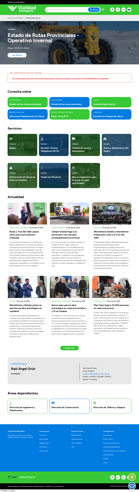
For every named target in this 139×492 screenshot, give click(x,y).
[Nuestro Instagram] (123, 9)
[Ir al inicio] (23, 9)
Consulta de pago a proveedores (114, 451)
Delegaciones (44, 443)
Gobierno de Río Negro (15, 18)
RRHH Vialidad (76, 435)
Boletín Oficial (108, 439)
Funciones (42, 435)
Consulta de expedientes (111, 447)
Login (105, 462)
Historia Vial (43, 451)
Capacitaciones (76, 439)
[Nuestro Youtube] (129, 9)
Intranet (106, 459)
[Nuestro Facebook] (112, 9)
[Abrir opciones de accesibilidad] (132, 477)
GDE (72, 447)
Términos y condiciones (54, 486)
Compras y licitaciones (111, 443)
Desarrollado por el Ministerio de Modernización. (26, 486)
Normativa (43, 447)
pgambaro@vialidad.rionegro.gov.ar (96, 374)
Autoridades (43, 439)
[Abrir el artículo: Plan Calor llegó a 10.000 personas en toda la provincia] (111, 287)
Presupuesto (107, 435)
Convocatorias (108, 455)
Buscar (95, 10)
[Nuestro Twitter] (118, 9)
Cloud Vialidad (76, 443)
